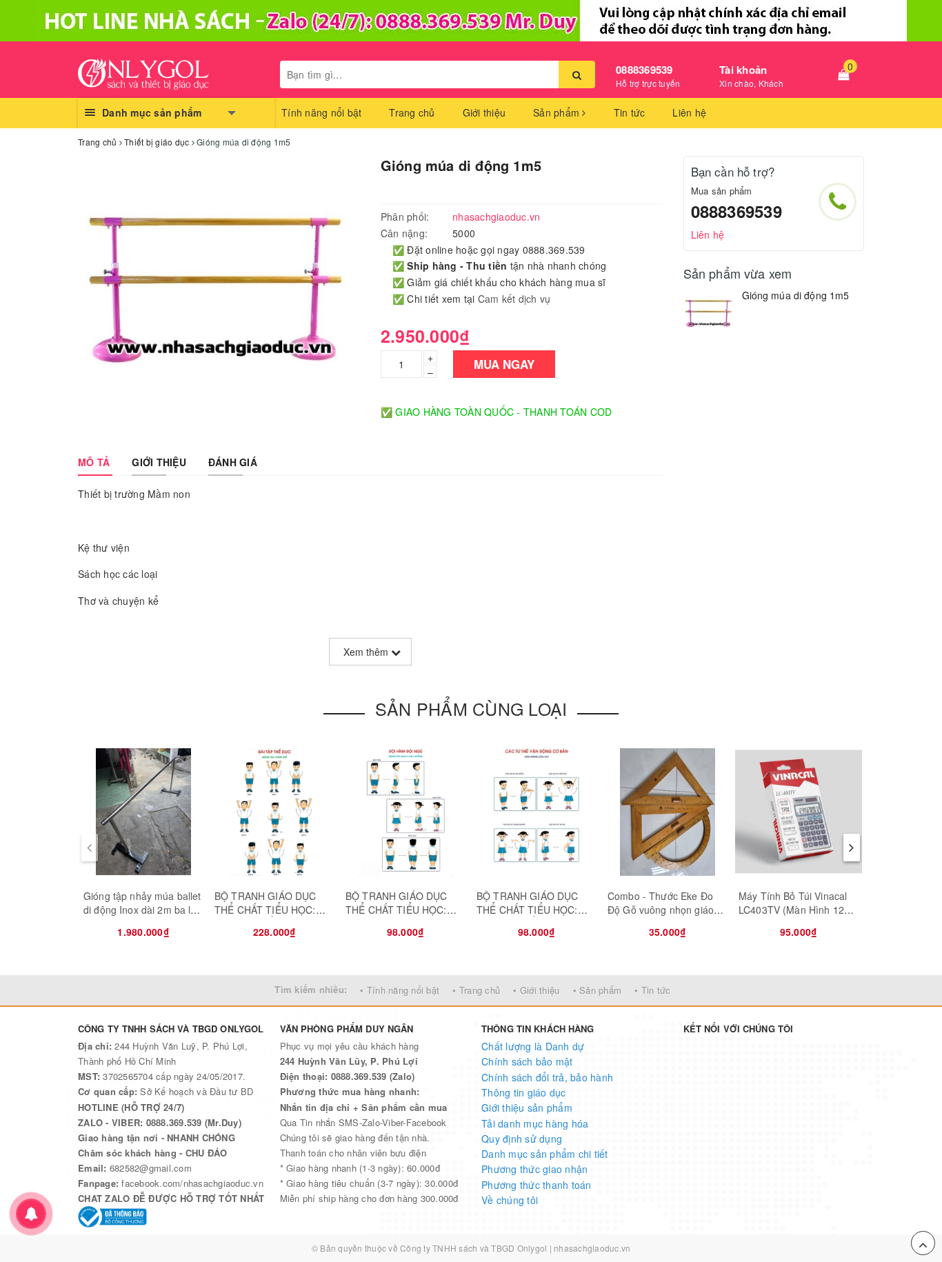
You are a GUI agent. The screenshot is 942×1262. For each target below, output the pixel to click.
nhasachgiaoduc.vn (592, 1248)
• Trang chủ (476, 989)
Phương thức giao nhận (534, 1169)
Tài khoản (743, 69)
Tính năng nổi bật (321, 112)
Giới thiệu (484, 112)
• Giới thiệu (536, 989)
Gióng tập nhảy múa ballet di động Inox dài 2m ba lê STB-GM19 (142, 909)
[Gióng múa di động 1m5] (709, 315)
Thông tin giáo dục (523, 1092)
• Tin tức (652, 989)
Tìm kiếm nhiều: (310, 989)
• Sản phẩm (597, 989)
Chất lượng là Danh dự (532, 1046)
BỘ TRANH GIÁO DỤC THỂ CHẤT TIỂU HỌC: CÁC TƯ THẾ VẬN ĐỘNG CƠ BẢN (271, 916)
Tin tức (629, 112)
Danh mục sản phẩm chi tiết (544, 1154)
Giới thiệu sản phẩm (526, 1107)
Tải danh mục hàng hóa (534, 1123)
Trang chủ (411, 112)
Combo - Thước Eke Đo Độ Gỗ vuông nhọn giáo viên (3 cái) (661, 909)
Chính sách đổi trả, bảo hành (547, 1077)
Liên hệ (689, 112)
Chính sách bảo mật (527, 1061)
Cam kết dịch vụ (514, 299)
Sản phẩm (557, 112)
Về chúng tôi (509, 1200)
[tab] (94, 462)
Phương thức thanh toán (536, 1185)
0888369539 (644, 69)
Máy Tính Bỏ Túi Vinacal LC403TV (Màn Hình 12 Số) (793, 909)
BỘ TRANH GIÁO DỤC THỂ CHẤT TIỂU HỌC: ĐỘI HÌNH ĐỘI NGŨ (396, 909)
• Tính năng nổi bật (399, 989)
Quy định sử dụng (521, 1138)
